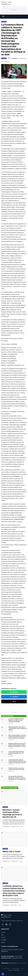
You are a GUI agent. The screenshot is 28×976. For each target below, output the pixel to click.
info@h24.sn (4, 951)
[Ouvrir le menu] (3, 16)
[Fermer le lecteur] (25, 974)
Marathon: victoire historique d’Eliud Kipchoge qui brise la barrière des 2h (12, 813)
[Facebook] (2, 924)
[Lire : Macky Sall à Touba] (14, 839)
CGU (2, 934)
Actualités (3, 940)
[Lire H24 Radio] (2, 974)
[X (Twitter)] (10, 924)
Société (3, 942)
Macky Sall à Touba (11, 851)
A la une (4, 21)
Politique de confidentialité (14, 970)
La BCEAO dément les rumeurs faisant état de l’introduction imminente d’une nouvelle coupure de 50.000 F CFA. (14, 891)
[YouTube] (6, 924)
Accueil (3, 932)
